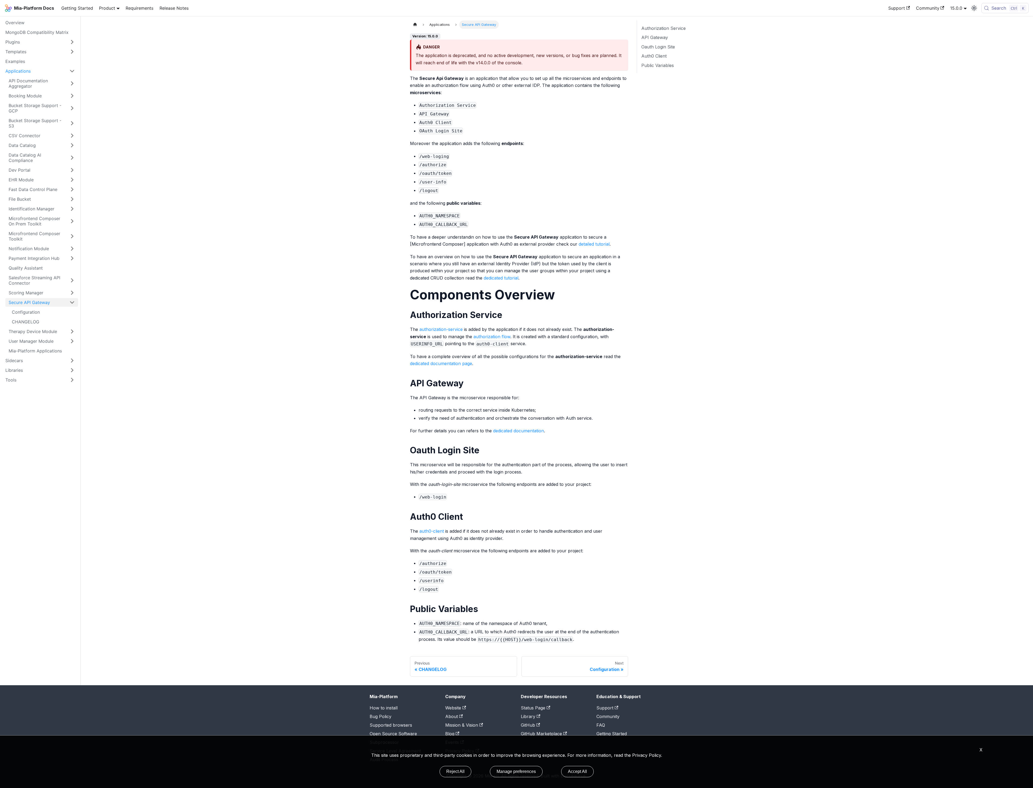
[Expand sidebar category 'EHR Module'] (72, 179)
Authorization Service (663, 28)
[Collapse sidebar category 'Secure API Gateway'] (72, 302)
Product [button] (107, 8)
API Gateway (654, 37)
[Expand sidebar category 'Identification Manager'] (72, 208)
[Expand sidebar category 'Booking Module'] (72, 95)
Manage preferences (516, 771)
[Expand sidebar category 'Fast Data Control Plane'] (72, 189)
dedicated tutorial (501, 278)
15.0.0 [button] (956, 8)
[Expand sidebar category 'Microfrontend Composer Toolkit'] (72, 236)
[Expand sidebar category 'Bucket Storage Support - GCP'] (72, 108)
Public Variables (657, 65)
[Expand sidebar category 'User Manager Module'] (72, 341)
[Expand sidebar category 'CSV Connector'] (72, 135)
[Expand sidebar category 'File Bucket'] (72, 199)
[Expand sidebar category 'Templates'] (72, 51)
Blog (449, 733)
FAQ (600, 725)
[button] (40, 370)
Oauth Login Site (658, 47)
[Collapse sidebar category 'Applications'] (72, 71)
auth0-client (431, 531)
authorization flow (491, 336)
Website (453, 708)
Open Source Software (393, 733)
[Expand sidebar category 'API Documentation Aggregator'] (72, 83)
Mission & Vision (461, 725)
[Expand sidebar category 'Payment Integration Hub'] (72, 258)
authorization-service (441, 329)
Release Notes (174, 8)
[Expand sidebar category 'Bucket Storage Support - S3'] (72, 123)
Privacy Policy (646, 755)
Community (927, 8)
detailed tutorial (594, 244)
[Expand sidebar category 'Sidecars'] (72, 360)
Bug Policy (380, 716)
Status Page (533, 708)
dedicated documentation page (441, 363)
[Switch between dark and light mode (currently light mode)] (974, 8)
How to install (384, 708)
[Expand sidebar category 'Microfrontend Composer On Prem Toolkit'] (72, 221)
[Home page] (415, 24)
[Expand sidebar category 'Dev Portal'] (72, 170)
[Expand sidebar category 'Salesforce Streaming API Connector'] (72, 280)
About (451, 716)
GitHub (528, 725)
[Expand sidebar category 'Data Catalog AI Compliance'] (72, 158)
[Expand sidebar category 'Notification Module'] (72, 248)
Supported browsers (391, 725)
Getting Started (77, 8)
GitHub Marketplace (541, 733)
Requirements (139, 8)
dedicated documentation (518, 430)
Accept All (577, 771)
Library (528, 716)
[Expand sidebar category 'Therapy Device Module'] (72, 331)
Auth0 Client (654, 56)
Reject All (455, 771)
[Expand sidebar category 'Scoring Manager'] (72, 292)
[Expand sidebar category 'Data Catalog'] (72, 145)
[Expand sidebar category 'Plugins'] (72, 42)
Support (896, 8)
